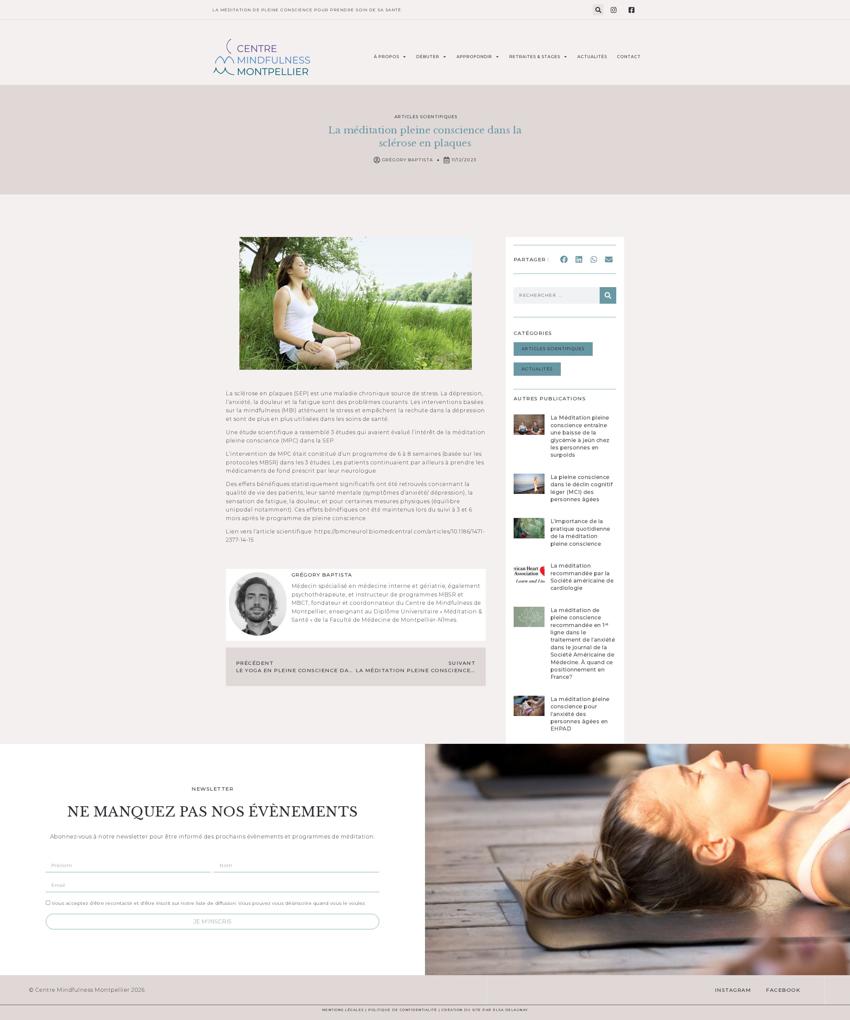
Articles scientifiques (426, 116)
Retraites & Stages (534, 56)
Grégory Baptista (322, 575)
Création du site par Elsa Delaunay (485, 1010)
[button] (598, 9)
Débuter (427, 56)
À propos (386, 56)
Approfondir (474, 56)
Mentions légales (343, 1010)
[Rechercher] (608, 295)
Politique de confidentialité (402, 1010)
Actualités (592, 56)
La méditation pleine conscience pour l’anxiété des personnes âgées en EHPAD (580, 714)
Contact (629, 56)
